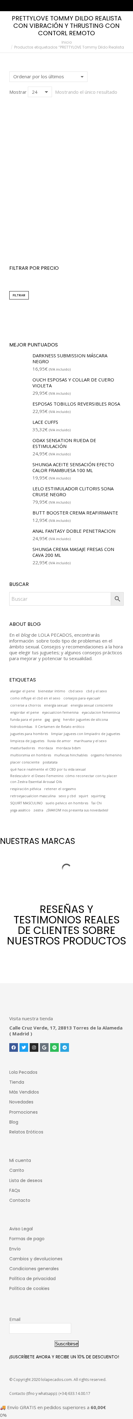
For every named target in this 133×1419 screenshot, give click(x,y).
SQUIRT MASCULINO (26, 803)
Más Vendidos (24, 1092)
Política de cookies (29, 1288)
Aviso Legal (21, 1229)
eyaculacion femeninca (101, 712)
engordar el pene (24, 712)
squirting (98, 796)
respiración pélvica (25, 789)
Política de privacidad (32, 1278)
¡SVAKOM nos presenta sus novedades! (77, 810)
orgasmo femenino (106, 755)
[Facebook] (13, 1047)
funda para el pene (26, 719)
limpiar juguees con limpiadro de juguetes (85, 734)
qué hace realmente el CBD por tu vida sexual (48, 769)
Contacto (19, 1200)
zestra (38, 810)
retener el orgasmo (60, 789)
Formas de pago (27, 1239)
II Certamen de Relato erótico (59, 727)
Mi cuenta (20, 1160)
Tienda (16, 1082)
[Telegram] (64, 1047)
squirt (83, 796)
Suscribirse (66, 1343)
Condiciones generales (34, 1269)
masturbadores (22, 748)
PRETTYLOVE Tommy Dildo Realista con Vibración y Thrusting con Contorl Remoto (66, 233)
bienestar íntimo (51, 691)
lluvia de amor (59, 741)
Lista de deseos (25, 1180)
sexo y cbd (67, 796)
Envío (15, 1249)
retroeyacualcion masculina (33, 796)
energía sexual (55, 705)
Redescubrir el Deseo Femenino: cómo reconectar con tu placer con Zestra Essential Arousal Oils (63, 779)
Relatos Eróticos (26, 1132)
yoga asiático (20, 810)
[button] (17, 214)
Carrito (16, 1170)
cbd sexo (75, 691)
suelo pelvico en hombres (67, 803)
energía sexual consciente (92, 705)
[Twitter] (23, 1047)
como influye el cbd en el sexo (35, 698)
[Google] (44, 1047)
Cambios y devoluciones (35, 1259)
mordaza (45, 748)
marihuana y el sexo (90, 741)
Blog (13, 1122)
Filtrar (19, 295)
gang (56, 719)
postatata (50, 762)
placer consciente (25, 762)
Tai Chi (96, 803)
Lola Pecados (23, 1072)
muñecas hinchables (71, 755)
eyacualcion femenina (60, 712)
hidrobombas (21, 727)
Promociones (23, 1112)
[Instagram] (34, 1047)
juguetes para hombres (29, 734)
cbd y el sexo (96, 691)
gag (47, 719)
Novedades (21, 1102)
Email (14, 1319)
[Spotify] (54, 1047)
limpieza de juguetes (27, 741)
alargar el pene (22, 691)
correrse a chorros (25, 705)
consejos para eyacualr (82, 698)
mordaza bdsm (68, 748)
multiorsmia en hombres (30, 755)
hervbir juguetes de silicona (85, 719)
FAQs (14, 1190)
